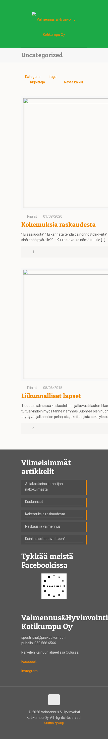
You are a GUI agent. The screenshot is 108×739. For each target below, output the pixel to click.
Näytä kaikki (73, 82)
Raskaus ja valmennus (43, 526)
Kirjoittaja (37, 82)
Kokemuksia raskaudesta (58, 224)
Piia (30, 216)
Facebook (29, 662)
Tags (53, 77)
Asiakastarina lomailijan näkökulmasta (44, 486)
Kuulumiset (34, 502)
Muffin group (54, 723)
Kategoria (32, 77)
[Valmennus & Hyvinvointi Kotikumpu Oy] (54, 28)
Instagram (29, 671)
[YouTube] (54, 5)
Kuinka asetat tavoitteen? (45, 539)
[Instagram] (60, 5)
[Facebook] (47, 5)
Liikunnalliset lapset (51, 396)
